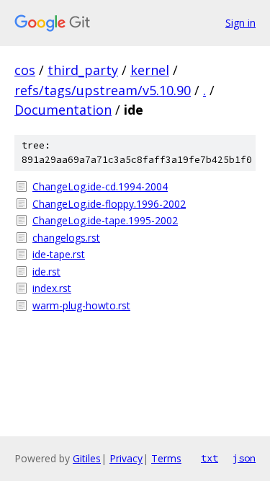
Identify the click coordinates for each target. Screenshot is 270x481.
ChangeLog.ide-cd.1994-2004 (100, 186)
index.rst (51, 288)
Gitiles (87, 458)
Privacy (126, 458)
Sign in (240, 23)
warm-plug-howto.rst (81, 305)
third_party (83, 70)
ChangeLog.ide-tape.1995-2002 (105, 220)
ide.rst (46, 271)
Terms (166, 458)
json (244, 457)
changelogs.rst (66, 237)
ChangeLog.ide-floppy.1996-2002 (109, 204)
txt (209, 457)
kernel (149, 70)
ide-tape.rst (58, 254)
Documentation (63, 109)
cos (24, 70)
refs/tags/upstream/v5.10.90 (102, 90)
